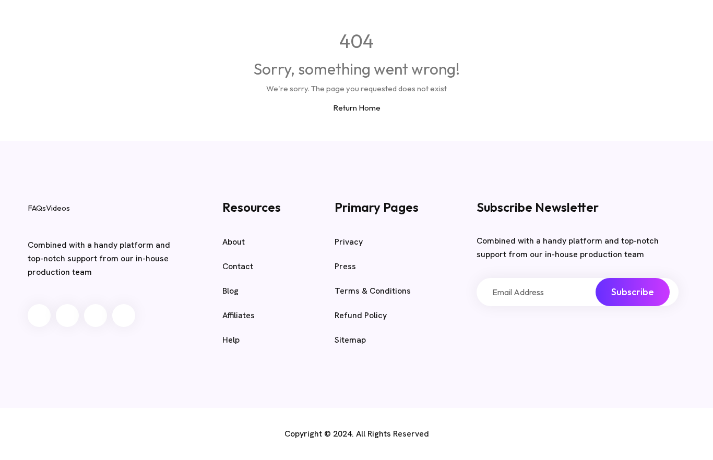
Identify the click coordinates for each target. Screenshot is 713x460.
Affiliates (238, 315)
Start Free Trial (615, 25)
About (233, 241)
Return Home (357, 108)
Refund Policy (361, 315)
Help (231, 339)
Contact (237, 266)
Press (345, 266)
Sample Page (494, 25)
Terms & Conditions (373, 290)
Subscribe (632, 292)
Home (404, 25)
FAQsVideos (94, 24)
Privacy (349, 241)
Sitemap (350, 339)
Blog (441, 25)
